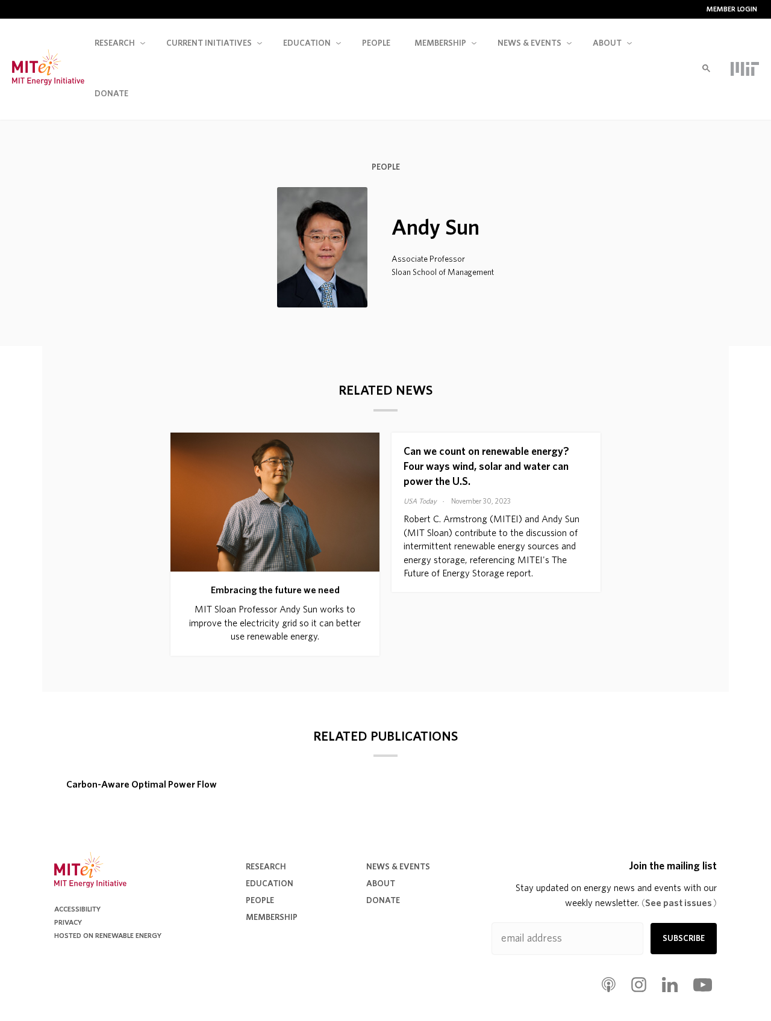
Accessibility (77, 909)
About (607, 43)
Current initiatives (209, 43)
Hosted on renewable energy (107, 935)
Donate (111, 94)
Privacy (68, 922)
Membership (440, 43)
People (376, 43)
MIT (745, 68)
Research (115, 43)
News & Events (398, 867)
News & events (529, 43)
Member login (732, 9)
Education (307, 43)
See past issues (679, 903)
